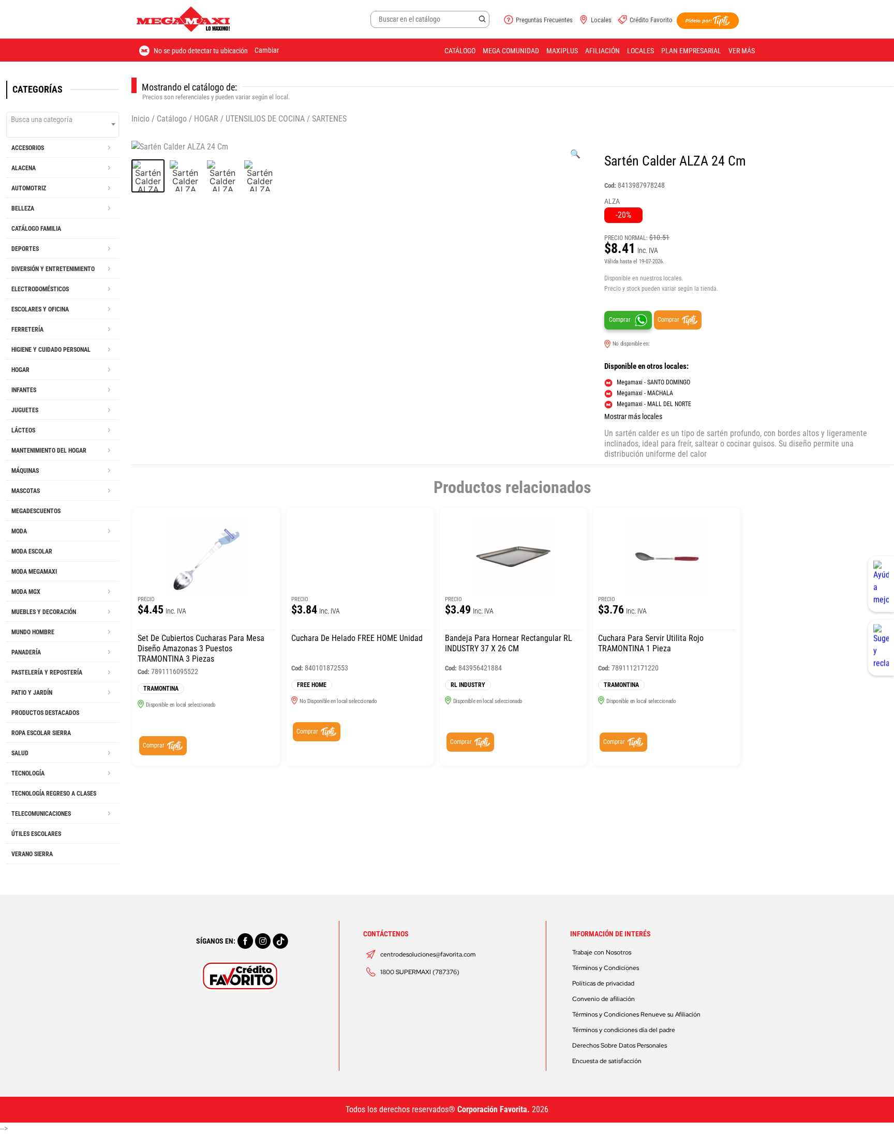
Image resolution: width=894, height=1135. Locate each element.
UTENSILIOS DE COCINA (265, 119)
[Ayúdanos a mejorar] (881, 584)
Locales (601, 20)
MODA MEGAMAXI (34, 571)
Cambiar (267, 50)
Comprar (620, 319)
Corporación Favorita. (493, 1109)
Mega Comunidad (511, 51)
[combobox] (62, 125)
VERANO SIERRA (32, 854)
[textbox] (62, 119)
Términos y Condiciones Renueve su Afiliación (636, 1014)
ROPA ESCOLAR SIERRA (41, 733)
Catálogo (459, 51)
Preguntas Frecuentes (544, 20)
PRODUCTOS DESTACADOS (45, 712)
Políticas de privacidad (603, 983)
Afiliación (602, 51)
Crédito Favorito (651, 20)
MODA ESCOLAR (31, 551)
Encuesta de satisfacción (607, 1061)
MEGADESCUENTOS (36, 511)
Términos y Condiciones (605, 968)
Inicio (140, 119)
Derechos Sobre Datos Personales (619, 1045)
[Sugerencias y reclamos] (881, 648)
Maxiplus (562, 51)
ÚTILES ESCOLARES (36, 834)
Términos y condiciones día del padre (623, 1030)
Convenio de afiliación (603, 999)
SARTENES (329, 119)
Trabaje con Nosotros (601, 952)
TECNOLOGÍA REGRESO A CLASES (53, 793)
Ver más (741, 51)
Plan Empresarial (691, 51)
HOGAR (206, 119)
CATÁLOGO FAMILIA (36, 228)
